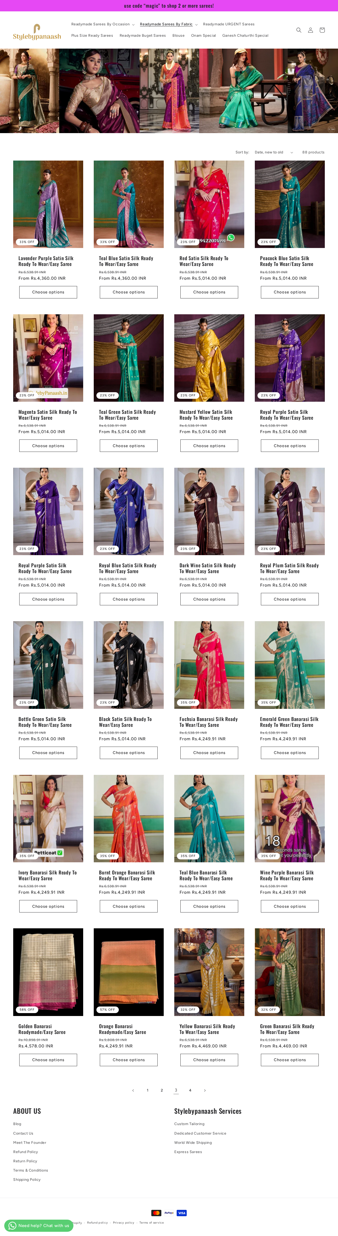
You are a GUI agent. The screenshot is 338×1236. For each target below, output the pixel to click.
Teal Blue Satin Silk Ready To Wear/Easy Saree (126, 261)
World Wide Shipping (193, 1142)
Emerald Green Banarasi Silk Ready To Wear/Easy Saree (289, 722)
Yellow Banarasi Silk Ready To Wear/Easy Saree (207, 1029)
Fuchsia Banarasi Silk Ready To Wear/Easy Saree (209, 722)
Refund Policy (25, 1152)
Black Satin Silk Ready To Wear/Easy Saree (125, 722)
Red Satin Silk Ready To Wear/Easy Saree (204, 261)
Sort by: (243, 152)
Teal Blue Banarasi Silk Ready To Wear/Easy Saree (206, 875)
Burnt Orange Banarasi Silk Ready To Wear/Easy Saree (127, 875)
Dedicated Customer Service (200, 1133)
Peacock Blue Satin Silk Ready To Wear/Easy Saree (286, 261)
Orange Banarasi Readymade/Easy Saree (122, 1029)
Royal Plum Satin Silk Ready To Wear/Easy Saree (289, 568)
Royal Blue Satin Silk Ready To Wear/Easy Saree (128, 568)
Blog (17, 1124)
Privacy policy (123, 1222)
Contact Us (23, 1133)
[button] (102, 24)
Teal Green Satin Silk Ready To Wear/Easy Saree (127, 414)
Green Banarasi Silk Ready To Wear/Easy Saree (287, 1029)
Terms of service (151, 1222)
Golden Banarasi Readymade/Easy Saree (42, 1029)
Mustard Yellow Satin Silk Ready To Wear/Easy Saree (206, 414)
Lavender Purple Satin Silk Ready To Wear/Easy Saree (46, 261)
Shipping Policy (27, 1179)
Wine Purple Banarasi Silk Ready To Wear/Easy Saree (287, 875)
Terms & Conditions (30, 1170)
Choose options (48, 292)
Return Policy (25, 1161)
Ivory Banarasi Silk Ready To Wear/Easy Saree (47, 875)
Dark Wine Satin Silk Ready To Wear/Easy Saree (208, 568)
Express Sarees (188, 1152)
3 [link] (176, 1090)
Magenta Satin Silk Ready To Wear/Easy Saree (47, 414)
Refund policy (97, 1222)
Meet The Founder (29, 1142)
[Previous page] (133, 1090)
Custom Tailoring (189, 1124)
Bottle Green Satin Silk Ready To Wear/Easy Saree (45, 722)
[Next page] (204, 1090)
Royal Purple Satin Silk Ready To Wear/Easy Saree (286, 414)
